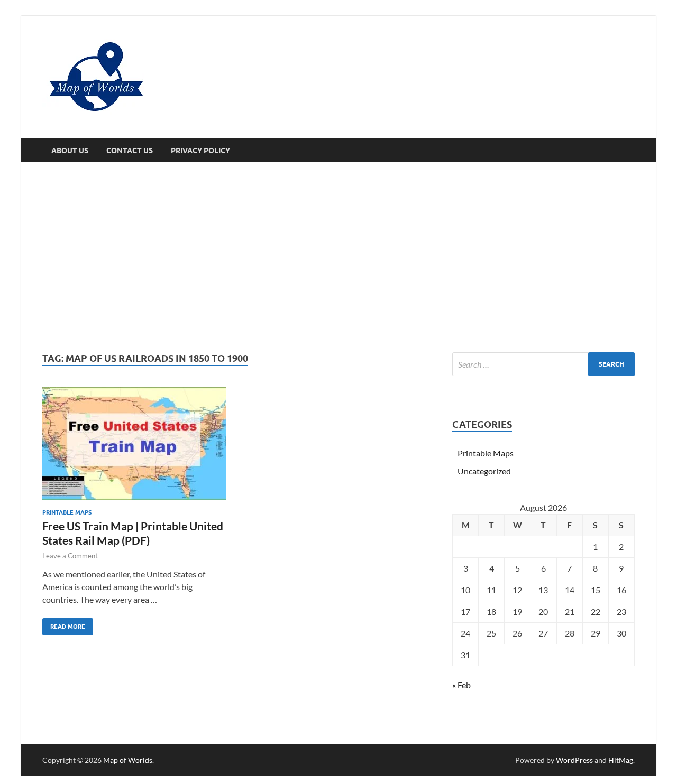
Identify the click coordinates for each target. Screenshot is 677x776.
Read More (63, 624)
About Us (69, 150)
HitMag (620, 759)
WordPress (574, 759)
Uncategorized (484, 471)
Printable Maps (67, 512)
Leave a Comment (70, 555)
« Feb (461, 685)
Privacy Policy (200, 150)
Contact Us (129, 150)
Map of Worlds (127, 759)
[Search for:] (543, 364)
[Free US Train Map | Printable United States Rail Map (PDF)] (134, 443)
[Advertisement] (338, 257)
